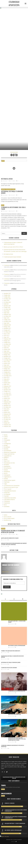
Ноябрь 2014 (7, 372)
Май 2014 (6, 381)
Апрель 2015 (7, 363)
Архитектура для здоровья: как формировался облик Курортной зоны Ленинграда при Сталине (17, 739)
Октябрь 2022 (7, 298)
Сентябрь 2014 (7, 375)
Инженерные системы (9, 462)
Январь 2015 (7, 368)
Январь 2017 (7, 340)
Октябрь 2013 (7, 393)
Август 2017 (7, 333)
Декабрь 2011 (7, 417)
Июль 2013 (6, 396)
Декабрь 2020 (7, 305)
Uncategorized (7, 443)
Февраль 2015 (7, 367)
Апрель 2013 (7, 398)
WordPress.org (7, 520)
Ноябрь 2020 (7, 307)
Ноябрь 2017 (7, 330)
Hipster (5, 438)
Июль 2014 (6, 377)
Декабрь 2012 (7, 405)
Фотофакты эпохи (6, 179)
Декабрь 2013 (7, 389)
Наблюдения (7, 475)
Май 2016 (6, 347)
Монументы (7, 471)
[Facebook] (2, 772)
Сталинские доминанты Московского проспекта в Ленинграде (12, 746)
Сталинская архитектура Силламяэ (12, 257)
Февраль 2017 (7, 339)
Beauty (5, 434)
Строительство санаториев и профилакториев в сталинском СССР (16, 817)
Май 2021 (6, 304)
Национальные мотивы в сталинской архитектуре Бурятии (13, 531)
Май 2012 (6, 410)
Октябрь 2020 (7, 309)
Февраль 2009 (7, 426)
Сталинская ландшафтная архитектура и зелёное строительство (16, 810)
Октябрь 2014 (7, 374)
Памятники (6, 482)
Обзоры (3, 189)
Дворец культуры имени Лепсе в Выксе (13, 247)
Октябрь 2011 (7, 419)
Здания (5, 459)
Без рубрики (7, 447)
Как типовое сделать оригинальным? (16, 645)
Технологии (8, 189)
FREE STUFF (5, 571)
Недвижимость (7, 476)
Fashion (6, 436)
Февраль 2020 (7, 314)
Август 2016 (7, 346)
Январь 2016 (7, 354)
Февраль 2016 (7, 353)
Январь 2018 (7, 326)
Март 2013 (6, 400)
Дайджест (6, 457)
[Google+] (4, 772)
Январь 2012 (7, 416)
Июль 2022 (6, 300)
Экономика (6, 506)
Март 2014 (6, 384)
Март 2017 (6, 337)
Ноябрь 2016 (7, 342)
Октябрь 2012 (7, 407)
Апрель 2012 (7, 412)
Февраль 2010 (7, 424)
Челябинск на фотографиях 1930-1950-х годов (13, 208)
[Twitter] (7, 772)
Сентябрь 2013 (7, 395)
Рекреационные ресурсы (10, 490)
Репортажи (6, 492)
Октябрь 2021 (7, 302)
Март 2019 (6, 318)
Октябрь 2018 (7, 321)
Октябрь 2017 (7, 332)
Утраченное (7, 503)
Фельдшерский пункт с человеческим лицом (16, 621)
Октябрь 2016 (7, 344)
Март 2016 (6, 351)
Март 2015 (6, 365)
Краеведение (7, 466)
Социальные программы (10, 497)
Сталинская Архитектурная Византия (16, 691)
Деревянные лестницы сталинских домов (12, 192)
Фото (3, 160)
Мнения (6, 469)
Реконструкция (7, 489)
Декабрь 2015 (7, 356)
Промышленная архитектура (11, 487)
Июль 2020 (6, 311)
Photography (7, 440)
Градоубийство (7, 455)
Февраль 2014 (7, 386)
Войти (5, 515)
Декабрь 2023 (7, 293)
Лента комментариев (9, 518)
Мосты (5, 473)
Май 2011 (6, 421)
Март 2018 (6, 323)
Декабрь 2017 (7, 328)
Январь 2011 (7, 422)
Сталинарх (4, 180)
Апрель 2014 (7, 382)
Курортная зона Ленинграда (14, 714)
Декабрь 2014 (7, 370)
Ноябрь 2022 (7, 297)
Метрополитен (7, 468)
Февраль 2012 (7, 414)
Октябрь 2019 (7, 316)
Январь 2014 (7, 388)
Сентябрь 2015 (7, 360)
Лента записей (7, 516)
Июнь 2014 (6, 379)
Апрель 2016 (7, 349)
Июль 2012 (6, 409)
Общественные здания (9, 480)
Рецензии (6, 496)
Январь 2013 (7, 403)
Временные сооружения (10, 452)
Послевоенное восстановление (11, 485)
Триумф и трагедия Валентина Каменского (10, 650)
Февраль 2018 (7, 325)
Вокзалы (6, 448)
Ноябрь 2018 (7, 319)
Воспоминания (7, 450)
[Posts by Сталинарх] (4, 557)
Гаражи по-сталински (9, 803)
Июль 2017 (6, 335)
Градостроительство (9, 454)
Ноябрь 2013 (7, 391)
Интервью (6, 464)
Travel (5, 441)
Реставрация (7, 494)
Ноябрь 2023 (7, 295)
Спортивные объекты (9, 499)
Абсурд (5, 445)
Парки (5, 483)
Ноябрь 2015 (7, 358)
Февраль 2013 (7, 402)
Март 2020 (6, 312)
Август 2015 (7, 361)
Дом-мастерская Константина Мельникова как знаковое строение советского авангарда (14, 543)
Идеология (6, 461)
